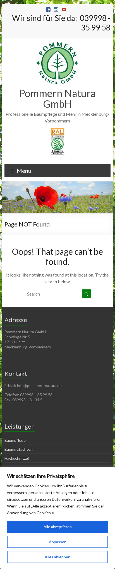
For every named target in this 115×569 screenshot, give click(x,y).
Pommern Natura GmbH (57, 98)
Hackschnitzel (16, 458)
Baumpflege (15, 440)
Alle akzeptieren (58, 526)
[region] (57, 518)
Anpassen (57, 541)
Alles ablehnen (57, 556)
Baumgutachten (18, 449)
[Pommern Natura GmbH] (57, 44)
